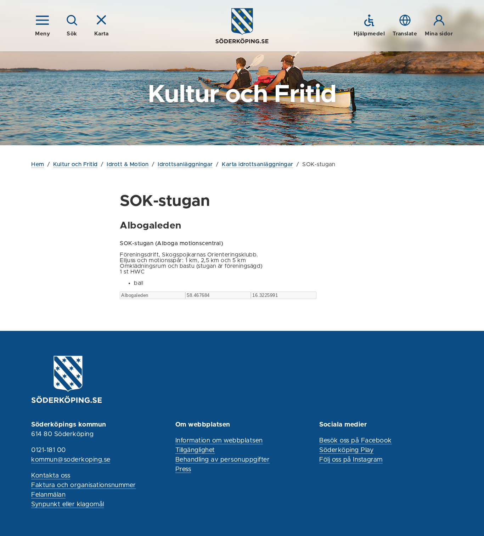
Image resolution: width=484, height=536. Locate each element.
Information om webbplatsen (219, 441)
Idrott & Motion (128, 164)
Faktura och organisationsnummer (83, 485)
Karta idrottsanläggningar (257, 164)
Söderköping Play (346, 450)
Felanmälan (48, 495)
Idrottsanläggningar (185, 164)
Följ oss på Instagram (351, 460)
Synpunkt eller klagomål (67, 504)
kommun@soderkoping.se (71, 460)
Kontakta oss (50, 476)
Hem (37, 164)
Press (183, 469)
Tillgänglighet (195, 450)
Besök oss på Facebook (355, 441)
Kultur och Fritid (75, 164)
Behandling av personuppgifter (222, 460)
